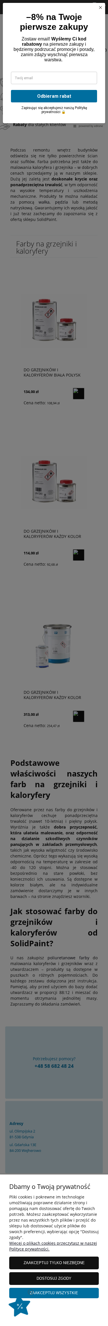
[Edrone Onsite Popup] (54, 663)
